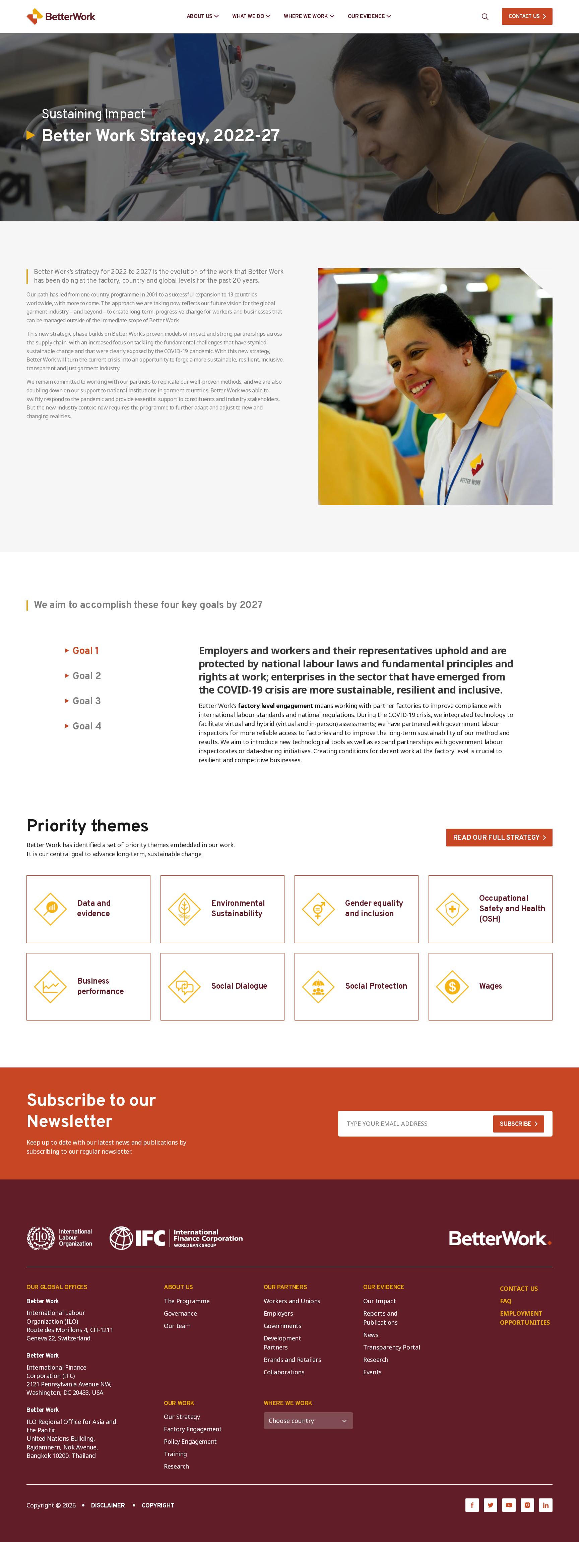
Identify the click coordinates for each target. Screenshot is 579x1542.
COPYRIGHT (158, 1506)
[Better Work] (501, 1238)
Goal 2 (86, 676)
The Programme (186, 1301)
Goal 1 (85, 651)
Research (375, 1360)
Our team (177, 1326)
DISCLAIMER (108, 1506)
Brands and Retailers (292, 1360)
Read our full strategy (496, 838)
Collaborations (284, 1372)
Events (372, 1372)
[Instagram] (527, 1505)
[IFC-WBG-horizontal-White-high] (176, 1238)
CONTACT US (524, 16)
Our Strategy (182, 1417)
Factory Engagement (193, 1429)
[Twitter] (490, 1505)
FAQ (506, 1301)
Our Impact (379, 1301)
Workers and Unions (292, 1301)
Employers (278, 1313)
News (371, 1335)
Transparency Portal (391, 1347)
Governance (180, 1313)
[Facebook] (472, 1505)
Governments (283, 1326)
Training (175, 1454)
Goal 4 (87, 727)
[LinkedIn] (546, 1505)
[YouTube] (509, 1505)
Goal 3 (86, 702)
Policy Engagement (192, 1441)
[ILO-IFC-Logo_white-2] (59, 1238)
